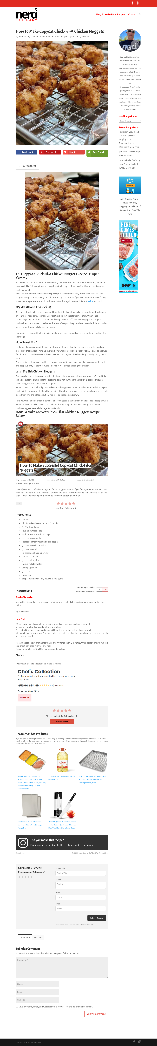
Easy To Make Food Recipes (110, 14)
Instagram (88, 845)
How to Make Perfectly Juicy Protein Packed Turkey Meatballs (129, 164)
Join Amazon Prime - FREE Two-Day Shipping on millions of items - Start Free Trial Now (130, 206)
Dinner (35, 36)
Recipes (85, 36)
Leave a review (62, 721)
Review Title (60, 868)
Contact (132, 14)
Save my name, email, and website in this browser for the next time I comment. (56, 1006)
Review (58, 879)
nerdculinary (24, 36)
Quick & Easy (75, 36)
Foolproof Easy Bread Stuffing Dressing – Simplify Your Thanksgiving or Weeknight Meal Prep (129, 139)
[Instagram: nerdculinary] (24, 843)
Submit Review (96, 918)
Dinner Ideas (45, 36)
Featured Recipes (60, 36)
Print (19, 503)
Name (57, 893)
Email (57, 904)
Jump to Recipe (28, 166)
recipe (90, 301)
